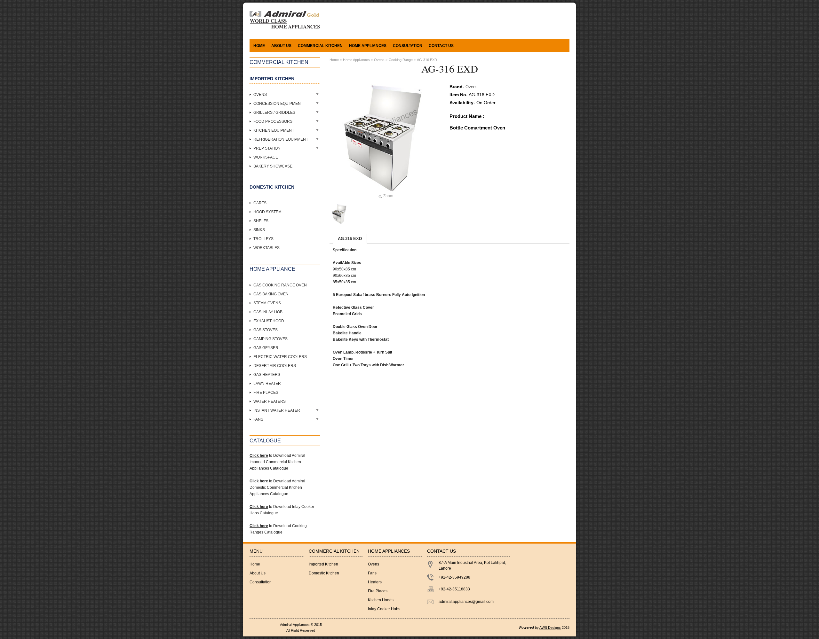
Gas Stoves (265, 330)
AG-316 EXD (427, 60)
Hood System (267, 212)
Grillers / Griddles (274, 112)
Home (259, 45)
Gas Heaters (266, 374)
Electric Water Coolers (280, 357)
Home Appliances (367, 45)
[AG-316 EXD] (340, 214)
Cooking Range (401, 60)
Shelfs (260, 221)
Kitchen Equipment (273, 130)
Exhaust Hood (268, 321)
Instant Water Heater (276, 410)
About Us (281, 45)
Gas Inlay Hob (267, 312)
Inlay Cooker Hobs (384, 609)
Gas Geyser (265, 348)
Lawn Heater (267, 383)
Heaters (375, 582)
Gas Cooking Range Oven (280, 285)
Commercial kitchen (320, 45)
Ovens (260, 94)
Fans (258, 419)
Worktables (266, 247)
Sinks (259, 230)
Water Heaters (269, 401)
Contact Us (441, 45)
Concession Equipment (278, 103)
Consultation (407, 45)
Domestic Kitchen (324, 573)
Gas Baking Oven (271, 294)
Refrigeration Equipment (280, 139)
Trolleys (263, 239)
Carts (259, 203)
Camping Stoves (270, 339)
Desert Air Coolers (274, 365)
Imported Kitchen (323, 564)
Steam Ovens (267, 303)
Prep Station (267, 148)
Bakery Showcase (272, 166)
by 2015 (544, 627)
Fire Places (265, 392)
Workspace (265, 157)
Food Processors (272, 121)
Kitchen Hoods (381, 600)
